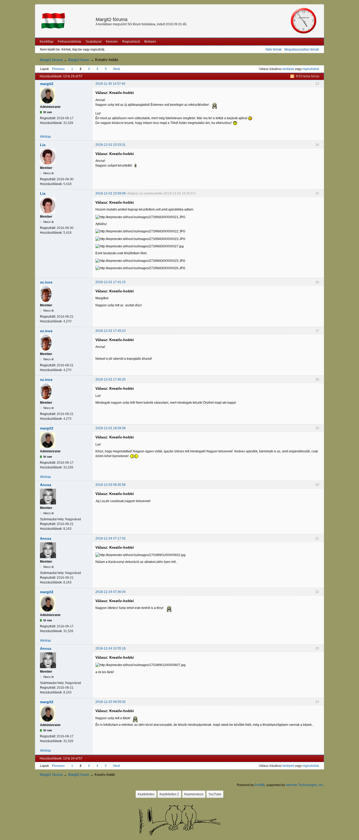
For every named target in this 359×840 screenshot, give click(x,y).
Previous (58, 69)
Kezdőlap (46, 41)
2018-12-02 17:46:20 (110, 379)
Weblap (45, 136)
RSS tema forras (307, 76)
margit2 (46, 84)
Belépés (150, 41)
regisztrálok (310, 69)
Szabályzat (93, 41)
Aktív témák (273, 49)
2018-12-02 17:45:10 (110, 331)
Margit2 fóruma (111, 19)
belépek (288, 69)
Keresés (112, 41)
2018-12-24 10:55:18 (110, 648)
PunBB (260, 785)
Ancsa (45, 485)
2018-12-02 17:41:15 (110, 282)
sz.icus (46, 282)
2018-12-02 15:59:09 (110, 193)
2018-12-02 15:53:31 (110, 145)
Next (116, 69)
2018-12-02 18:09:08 (110, 428)
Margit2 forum (78, 60)
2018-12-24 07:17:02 (110, 538)
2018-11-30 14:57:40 (110, 84)
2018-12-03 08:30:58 (110, 485)
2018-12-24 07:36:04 (110, 592)
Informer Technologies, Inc (304, 785)
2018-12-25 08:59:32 (110, 702)
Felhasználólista (69, 41)
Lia (42, 145)
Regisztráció (131, 41)
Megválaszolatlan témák (301, 49)
